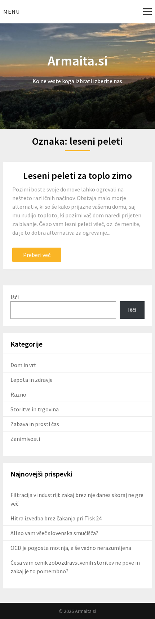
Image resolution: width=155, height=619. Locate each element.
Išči (14, 297)
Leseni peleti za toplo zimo (77, 175)
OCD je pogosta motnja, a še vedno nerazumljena (70, 547)
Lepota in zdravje (31, 379)
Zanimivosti (25, 438)
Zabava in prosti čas (34, 424)
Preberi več (36, 254)
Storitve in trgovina (34, 409)
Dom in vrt (23, 365)
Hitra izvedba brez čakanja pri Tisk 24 (56, 518)
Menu (11, 11)
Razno (18, 394)
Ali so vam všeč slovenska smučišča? (54, 533)
